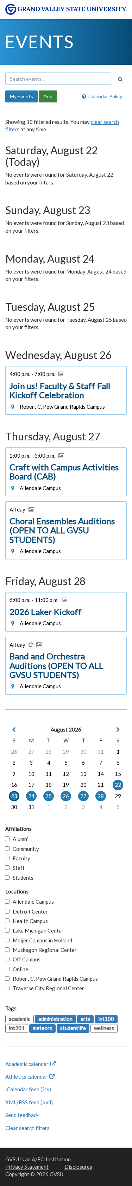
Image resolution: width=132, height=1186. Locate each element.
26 (14, 751)
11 (48, 774)
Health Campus (29, 921)
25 (48, 796)
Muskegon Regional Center (43, 950)
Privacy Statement (27, 1166)
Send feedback (22, 1115)
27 (31, 751)
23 (14, 796)
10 (31, 774)
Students (21, 877)
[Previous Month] (14, 729)
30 (83, 751)
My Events (21, 96)
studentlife (73, 1028)
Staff (17, 868)
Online (19, 969)
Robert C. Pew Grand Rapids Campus (54, 978)
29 (66, 751)
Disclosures (78, 1166)
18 (48, 785)
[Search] (120, 79)
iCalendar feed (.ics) (28, 1089)
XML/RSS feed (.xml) (29, 1102)
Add (47, 96)
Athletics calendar (27, 1076)
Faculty (20, 858)
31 (101, 751)
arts (85, 1019)
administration (55, 1019)
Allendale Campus (32, 901)
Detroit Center (29, 911)
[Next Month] (118, 729)
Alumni (19, 839)
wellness (104, 1028)
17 (31, 785)
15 (118, 774)
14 (101, 774)
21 (101, 785)
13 (83, 774)
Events (39, 41)
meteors (42, 1028)
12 (66, 774)
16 (14, 785)
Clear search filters (27, 1128)
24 (31, 796)
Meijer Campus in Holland (41, 940)
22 (118, 785)
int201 (17, 1028)
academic (19, 1019)
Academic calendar (27, 1064)
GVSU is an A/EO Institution (38, 1159)
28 (48, 751)
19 (66, 785)
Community (24, 849)
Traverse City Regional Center (47, 988)
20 (83, 785)
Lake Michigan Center (37, 930)
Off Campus (25, 959)
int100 (106, 1019)
